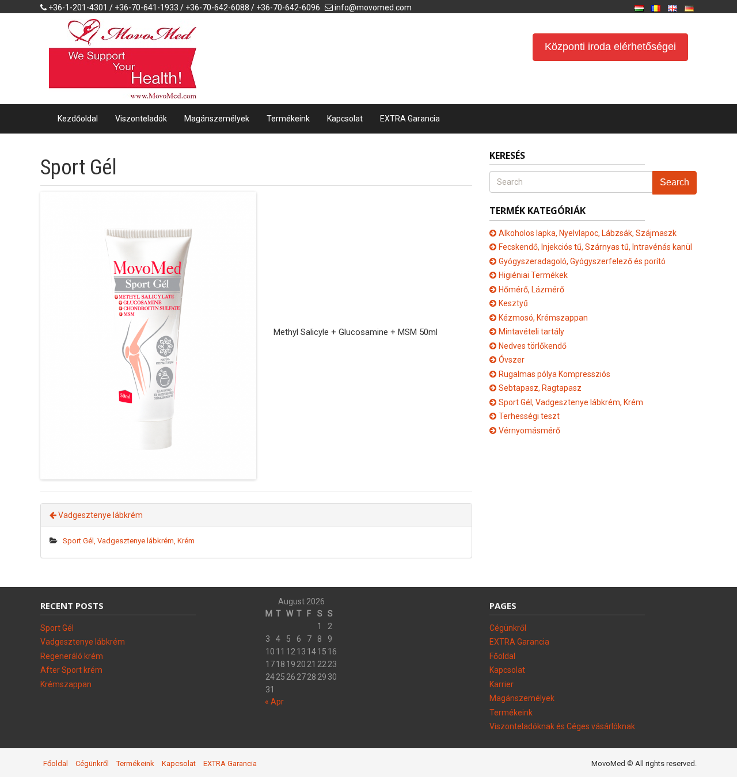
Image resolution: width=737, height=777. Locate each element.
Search (674, 182)
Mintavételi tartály (531, 331)
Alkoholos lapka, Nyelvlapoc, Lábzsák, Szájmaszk (588, 233)
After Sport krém (71, 670)
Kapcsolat (345, 118)
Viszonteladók (141, 118)
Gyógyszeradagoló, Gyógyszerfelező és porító (582, 261)
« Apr (274, 701)
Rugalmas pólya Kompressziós (554, 374)
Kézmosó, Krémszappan (543, 317)
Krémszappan (66, 684)
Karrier (501, 684)
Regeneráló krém (71, 656)
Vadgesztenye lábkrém (99, 515)
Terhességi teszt (529, 416)
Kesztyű (513, 303)
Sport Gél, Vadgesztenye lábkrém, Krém (129, 540)
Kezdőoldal (78, 118)
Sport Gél (57, 628)
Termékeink (288, 118)
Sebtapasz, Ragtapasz (540, 388)
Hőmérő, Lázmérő (531, 289)
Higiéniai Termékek (533, 275)
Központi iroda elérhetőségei (610, 46)
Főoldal (502, 656)
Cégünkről (507, 628)
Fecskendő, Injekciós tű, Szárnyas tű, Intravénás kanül (595, 247)
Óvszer (512, 359)
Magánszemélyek (216, 118)
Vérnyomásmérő (529, 430)
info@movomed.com (373, 7)
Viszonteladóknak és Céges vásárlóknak (562, 726)
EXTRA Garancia (410, 118)
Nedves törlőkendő (533, 346)
